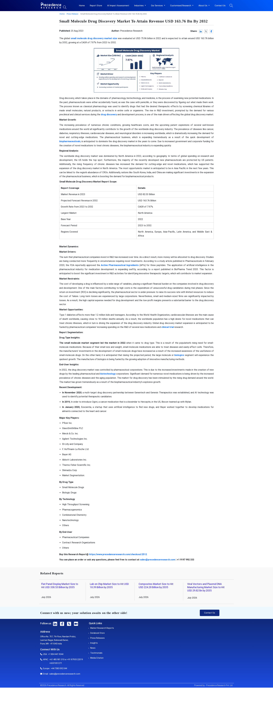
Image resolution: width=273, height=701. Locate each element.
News (92, 648)
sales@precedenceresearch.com (157, 559)
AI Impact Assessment (118, 5)
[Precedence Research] (51, 5)
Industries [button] (139, 5)
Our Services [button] (157, 5)
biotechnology (108, 373)
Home (82, 5)
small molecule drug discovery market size (94, 38)
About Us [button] (203, 5)
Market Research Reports (102, 628)
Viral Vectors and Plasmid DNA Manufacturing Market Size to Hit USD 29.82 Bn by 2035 (206, 587)
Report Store (96, 5)
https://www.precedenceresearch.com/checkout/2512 (118, 554)
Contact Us (220, 5)
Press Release (72, 14)
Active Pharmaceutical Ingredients (120, 265)
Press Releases (97, 638)
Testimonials (96, 653)
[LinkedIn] (200, 31)
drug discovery (109, 114)
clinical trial (167, 327)
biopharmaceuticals (69, 141)
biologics (179, 355)
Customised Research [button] (181, 5)
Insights (94, 643)
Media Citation (97, 658)
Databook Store (97, 633)
